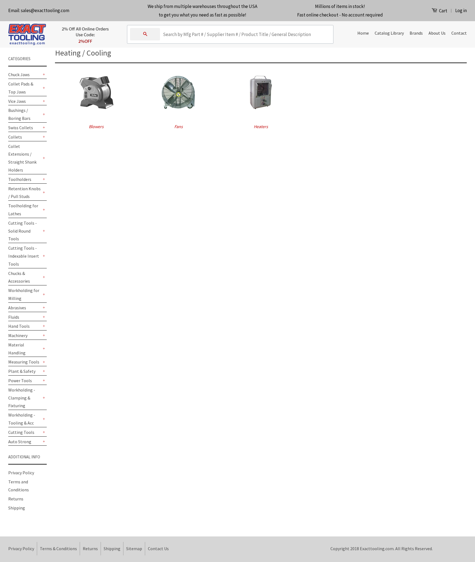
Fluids (13, 317)
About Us (437, 33)
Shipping (16, 508)
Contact (459, 33)
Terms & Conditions (58, 548)
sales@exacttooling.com (45, 10)
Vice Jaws (17, 101)
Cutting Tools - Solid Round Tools (22, 231)
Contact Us (158, 548)
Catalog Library (389, 33)
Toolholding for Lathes (23, 209)
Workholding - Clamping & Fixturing (21, 398)
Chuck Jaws (19, 74)
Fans (178, 126)
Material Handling (17, 349)
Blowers (96, 126)
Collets (15, 137)
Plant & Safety (21, 371)
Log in (461, 10)
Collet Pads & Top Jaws (20, 88)
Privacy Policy (21, 472)
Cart (442, 11)
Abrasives (17, 307)
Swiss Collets (20, 127)
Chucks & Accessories (19, 277)
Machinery (17, 335)
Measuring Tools (23, 362)
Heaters (261, 126)
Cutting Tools (21, 432)
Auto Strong (19, 441)
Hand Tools (19, 326)
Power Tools (20, 380)
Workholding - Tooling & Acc (21, 419)
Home (363, 33)
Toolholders (19, 179)
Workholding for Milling (23, 294)
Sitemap (134, 548)
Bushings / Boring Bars (19, 114)
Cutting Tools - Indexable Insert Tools (23, 256)
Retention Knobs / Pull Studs (24, 192)
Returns (15, 499)
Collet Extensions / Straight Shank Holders (22, 158)
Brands (416, 33)
